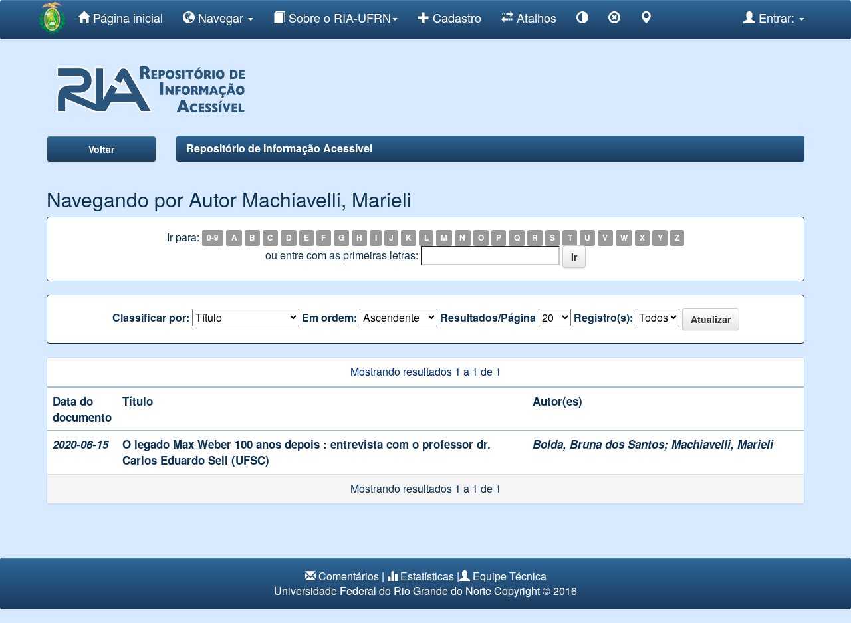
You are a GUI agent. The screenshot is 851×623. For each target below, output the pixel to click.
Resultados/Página (488, 318)
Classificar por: (150, 318)
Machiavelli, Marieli (722, 444)
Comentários (348, 576)
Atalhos (534, 17)
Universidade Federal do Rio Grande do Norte (382, 590)
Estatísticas (427, 576)
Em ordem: (329, 318)
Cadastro (455, 17)
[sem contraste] (614, 19)
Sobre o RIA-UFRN (338, 17)
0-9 (213, 238)
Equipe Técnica (510, 576)
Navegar (221, 17)
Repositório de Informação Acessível (279, 148)
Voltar (101, 149)
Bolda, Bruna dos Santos (598, 444)
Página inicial (126, 17)
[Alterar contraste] (582, 19)
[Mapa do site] (646, 19)
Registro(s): (603, 318)
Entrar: (776, 17)
